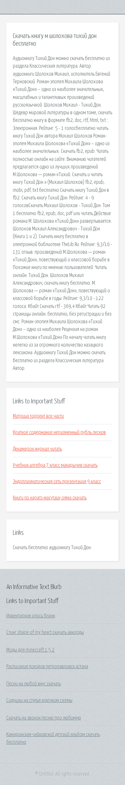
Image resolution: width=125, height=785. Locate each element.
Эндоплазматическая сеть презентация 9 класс (57, 481)
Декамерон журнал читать (37, 449)
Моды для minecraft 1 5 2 (30, 650)
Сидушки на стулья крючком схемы (39, 700)
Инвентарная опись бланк (30, 615)
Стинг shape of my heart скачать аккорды (45, 632)
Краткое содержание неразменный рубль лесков (59, 432)
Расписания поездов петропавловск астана (47, 666)
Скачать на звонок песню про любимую (43, 718)
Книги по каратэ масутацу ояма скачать (50, 497)
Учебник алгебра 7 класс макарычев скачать (55, 465)
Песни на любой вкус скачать (33, 683)
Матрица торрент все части (38, 416)
